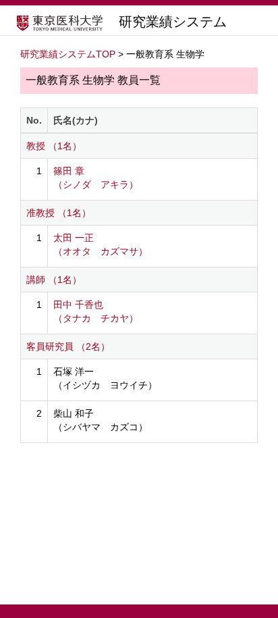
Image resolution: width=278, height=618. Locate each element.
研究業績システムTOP (67, 54)
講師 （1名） (54, 279)
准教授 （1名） (58, 212)
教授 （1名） (54, 145)
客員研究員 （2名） (68, 346)
